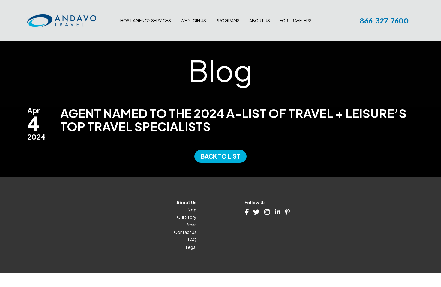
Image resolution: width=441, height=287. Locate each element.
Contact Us (185, 232)
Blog (191, 209)
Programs (228, 20)
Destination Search (298, 38)
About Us (259, 20)
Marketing (130, 45)
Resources (130, 38)
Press (191, 224)
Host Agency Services (145, 20)
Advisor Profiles (295, 31)
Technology (132, 31)
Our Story (186, 217)
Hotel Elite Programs (201, 52)
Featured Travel (295, 45)
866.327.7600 (384, 20)
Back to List (220, 156)
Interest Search (294, 52)
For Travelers (296, 20)
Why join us (193, 20)
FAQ (192, 239)
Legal (191, 247)
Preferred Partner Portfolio (207, 45)
